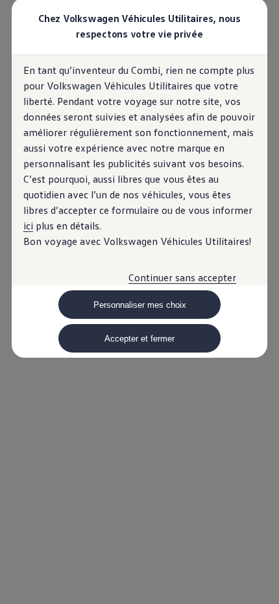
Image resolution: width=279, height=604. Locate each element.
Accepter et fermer (139, 338)
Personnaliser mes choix (139, 305)
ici (28, 225)
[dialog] (139, 302)
